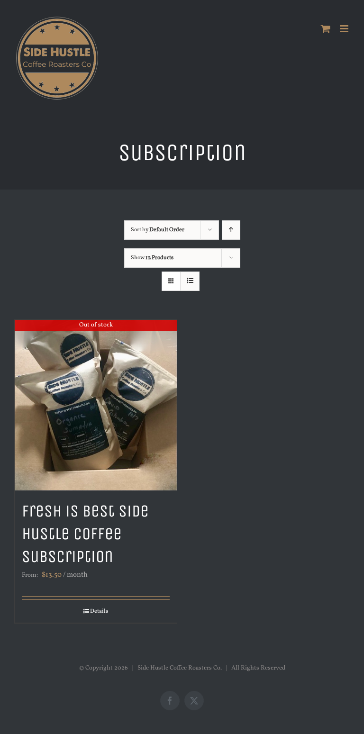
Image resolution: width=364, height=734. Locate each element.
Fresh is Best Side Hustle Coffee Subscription (85, 534)
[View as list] (190, 281)
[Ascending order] (231, 230)
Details (99, 611)
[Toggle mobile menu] (345, 29)
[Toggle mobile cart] (325, 29)
